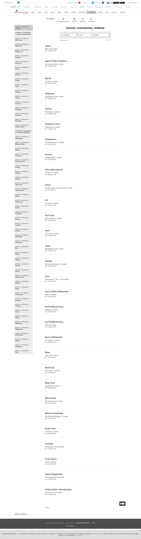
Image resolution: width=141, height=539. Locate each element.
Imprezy (74, 21)
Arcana (48, 154)
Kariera (52, 12)
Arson (48, 185)
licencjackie (64, 7)
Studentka (82, 12)
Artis (47, 230)
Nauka (59, 12)
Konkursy (114, 12)
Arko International (53, 169)
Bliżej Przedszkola (54, 413)
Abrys (48, 46)
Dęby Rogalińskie (53, 474)
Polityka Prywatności (70, 526)
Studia (33, 12)
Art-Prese (49, 215)
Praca (46, 12)
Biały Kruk (50, 383)
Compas (49, 444)
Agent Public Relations (56, 61)
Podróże (100, 12)
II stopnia (89, 7)
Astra (47, 246)
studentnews (27, 7)
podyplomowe (99, 7)
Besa (47, 352)
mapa (109, 39)
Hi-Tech (66, 12)
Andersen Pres (52, 124)
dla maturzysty (37, 7)
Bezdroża (49, 367)
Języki (39, 12)
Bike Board (50, 398)
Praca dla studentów (82, 523)
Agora (48, 78)
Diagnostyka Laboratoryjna (58, 489)
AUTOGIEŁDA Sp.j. (54, 306)
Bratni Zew (50, 428)
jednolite (82, 7)
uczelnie (46, 7)
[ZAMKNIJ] (79, 535)
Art (46, 200)
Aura (47, 276)
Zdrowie (73, 12)
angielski (128, 7)
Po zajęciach (91, 12)
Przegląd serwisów (63, 21)
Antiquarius (50, 139)
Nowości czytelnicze (20, 514)
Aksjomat (49, 93)
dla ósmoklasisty (118, 7)
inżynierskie (73, 7)
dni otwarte (55, 7)
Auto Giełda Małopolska (57, 291)
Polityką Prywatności (97, 533)
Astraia (48, 261)
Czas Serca (50, 459)
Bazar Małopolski (53, 337)
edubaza (108, 7)
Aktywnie (82, 21)
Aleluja (48, 109)
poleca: (18, 7)
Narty (107, 12)
